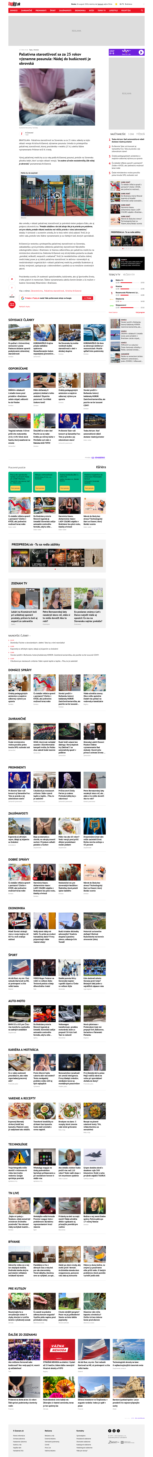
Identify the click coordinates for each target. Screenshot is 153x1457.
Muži (34, 989)
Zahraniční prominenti (15, 801)
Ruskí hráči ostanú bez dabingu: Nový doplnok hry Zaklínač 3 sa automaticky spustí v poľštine (68, 747)
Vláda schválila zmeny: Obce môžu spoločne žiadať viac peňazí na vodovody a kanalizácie (93, 697)
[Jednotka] (111, 293)
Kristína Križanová (73, 291)
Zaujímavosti (65, 10)
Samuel (100, 4)
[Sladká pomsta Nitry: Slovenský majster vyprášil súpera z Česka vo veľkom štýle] (70, 967)
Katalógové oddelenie (83, 1445)
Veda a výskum (63, 1178)
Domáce (13, 10)
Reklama (48, 1431)
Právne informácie (19, 1436)
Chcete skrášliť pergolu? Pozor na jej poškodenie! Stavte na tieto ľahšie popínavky (69, 1316)
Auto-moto (16, 1001)
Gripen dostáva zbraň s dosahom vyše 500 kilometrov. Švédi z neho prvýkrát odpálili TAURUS (94, 1171)
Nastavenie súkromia (20, 1442)
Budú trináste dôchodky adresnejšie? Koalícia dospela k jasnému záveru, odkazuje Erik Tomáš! (69, 936)
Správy (13, 624)
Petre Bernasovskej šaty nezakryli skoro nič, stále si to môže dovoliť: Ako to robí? (56, 616)
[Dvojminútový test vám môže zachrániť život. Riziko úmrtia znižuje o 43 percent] (95, 826)
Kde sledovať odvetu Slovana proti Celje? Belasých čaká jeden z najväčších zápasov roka (94, 982)
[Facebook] (109, 1431)
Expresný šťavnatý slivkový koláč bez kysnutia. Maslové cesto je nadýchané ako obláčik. (19, 1125)
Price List (48, 1448)
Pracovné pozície (16, 467)
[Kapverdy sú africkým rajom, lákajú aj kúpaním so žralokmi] (19, 826)
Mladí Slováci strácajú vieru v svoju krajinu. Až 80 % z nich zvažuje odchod (18, 935)
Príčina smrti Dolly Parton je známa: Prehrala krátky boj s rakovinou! (67, 794)
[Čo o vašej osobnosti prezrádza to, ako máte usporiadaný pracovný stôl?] (19, 1062)
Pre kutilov (17, 1288)
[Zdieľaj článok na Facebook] (11, 287)
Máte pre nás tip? (81, 1451)
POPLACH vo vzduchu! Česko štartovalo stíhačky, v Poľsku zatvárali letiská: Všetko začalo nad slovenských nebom (131, 347)
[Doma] (111, 299)
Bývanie (14, 1242)
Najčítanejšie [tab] (118, 134)
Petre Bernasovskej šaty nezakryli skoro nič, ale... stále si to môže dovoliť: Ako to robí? (94, 794)
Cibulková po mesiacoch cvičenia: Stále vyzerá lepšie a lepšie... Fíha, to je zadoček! (44, 661)
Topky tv (102, 10)
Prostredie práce (13, 1084)
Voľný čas (126, 10)
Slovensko (62, 989)
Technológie (17, 1144)
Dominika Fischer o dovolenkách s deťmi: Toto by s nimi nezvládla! (37, 642)
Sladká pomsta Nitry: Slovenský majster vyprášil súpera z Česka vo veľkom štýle (68, 982)
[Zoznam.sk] (114, 1443)
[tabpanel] (127, 157)
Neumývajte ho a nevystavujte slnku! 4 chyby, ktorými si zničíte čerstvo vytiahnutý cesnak (19, 1316)
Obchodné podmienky (52, 1442)
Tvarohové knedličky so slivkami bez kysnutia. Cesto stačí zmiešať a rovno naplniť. (43, 1125)
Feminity (124, 259)
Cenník (47, 1445)
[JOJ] (111, 287)
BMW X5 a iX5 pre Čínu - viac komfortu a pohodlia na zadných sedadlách (19, 1027)
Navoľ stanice (113, 312)
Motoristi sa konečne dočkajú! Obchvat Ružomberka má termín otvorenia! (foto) (94, 935)
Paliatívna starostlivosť (54, 291)
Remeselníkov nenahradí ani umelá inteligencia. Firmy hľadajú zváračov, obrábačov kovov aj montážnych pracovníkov (69, 1078)
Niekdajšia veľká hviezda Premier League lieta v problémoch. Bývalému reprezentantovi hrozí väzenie (44, 1221)
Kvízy (91, 10)
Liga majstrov (88, 989)
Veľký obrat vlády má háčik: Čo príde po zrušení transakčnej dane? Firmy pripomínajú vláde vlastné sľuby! (44, 936)
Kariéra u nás (17, 1445)
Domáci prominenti (39, 801)
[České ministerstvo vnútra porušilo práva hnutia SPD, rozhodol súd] (19, 731)
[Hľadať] (142, 10)
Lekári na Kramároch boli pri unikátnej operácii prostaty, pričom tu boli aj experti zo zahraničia (24, 616)
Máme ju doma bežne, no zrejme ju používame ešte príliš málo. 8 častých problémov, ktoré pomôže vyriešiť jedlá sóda (95, 1270)
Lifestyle (113, 10)
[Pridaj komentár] (11, 279)
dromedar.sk (12, 845)
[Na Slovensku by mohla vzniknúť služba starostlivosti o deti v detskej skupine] (70, 332)
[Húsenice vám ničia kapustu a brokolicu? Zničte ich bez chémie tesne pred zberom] (95, 1301)
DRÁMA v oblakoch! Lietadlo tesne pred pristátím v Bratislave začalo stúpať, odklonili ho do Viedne (132, 336)
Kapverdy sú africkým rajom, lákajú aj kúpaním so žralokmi (34, 649)
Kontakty (80, 1431)
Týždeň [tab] (140, 134)
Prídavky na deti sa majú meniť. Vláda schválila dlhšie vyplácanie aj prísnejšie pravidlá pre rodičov (69, 1221)
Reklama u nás (49, 1436)
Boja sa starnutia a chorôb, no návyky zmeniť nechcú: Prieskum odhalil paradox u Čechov (44, 840)
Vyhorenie (36, 1086)
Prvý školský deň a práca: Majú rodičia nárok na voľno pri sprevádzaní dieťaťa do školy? (94, 1077)
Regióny (86, 704)
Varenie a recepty (22, 1098)
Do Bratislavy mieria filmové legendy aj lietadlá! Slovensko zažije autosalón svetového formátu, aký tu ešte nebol (44, 521)
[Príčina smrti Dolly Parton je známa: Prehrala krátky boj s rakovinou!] (70, 780)
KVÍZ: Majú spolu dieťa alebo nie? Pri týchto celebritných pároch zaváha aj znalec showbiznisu (132, 263)
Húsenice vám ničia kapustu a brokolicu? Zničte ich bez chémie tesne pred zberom (93, 1316)
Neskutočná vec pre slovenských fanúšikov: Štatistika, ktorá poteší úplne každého (68, 886)
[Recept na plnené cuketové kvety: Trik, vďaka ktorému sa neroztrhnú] (95, 1111)
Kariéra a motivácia (23, 1050)
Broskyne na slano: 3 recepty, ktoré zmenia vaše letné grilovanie (68, 1124)
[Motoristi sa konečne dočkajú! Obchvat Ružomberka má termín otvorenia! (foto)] (95, 920)
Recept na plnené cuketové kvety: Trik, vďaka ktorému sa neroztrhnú (92, 1125)
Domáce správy (20, 670)
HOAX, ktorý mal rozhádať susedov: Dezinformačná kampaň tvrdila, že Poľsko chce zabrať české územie (44, 746)
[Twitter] (118, 1431)
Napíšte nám (17, 1448)
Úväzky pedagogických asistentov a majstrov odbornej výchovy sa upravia (17, 697)
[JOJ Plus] (111, 306)
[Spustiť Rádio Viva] (126, 50)
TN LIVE (13, 1193)
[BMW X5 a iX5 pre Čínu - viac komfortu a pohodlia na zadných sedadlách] (19, 1013)
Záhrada (10, 1323)
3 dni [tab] (131, 134)
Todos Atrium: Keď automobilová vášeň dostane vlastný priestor (128, 140)
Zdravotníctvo (37, 291)
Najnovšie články (18, 635)
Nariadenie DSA (18, 1451)
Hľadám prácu (63, 1086)
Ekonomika (80, 10)
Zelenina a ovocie (38, 1323)
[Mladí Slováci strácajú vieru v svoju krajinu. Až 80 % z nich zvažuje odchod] (19, 920)
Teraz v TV (114, 274)
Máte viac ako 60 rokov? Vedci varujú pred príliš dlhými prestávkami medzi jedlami (69, 840)
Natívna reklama (50, 1451)
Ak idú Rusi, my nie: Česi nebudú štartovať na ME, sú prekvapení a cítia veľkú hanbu (18, 982)
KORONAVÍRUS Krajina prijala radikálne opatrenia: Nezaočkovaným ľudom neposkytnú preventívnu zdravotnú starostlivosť (43, 348)
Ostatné (10, 989)
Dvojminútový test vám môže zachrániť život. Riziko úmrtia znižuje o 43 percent (94, 840)
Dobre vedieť (12, 527)
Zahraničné (26, 10)
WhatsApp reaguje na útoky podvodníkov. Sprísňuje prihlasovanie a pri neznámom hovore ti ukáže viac (44, 1173)
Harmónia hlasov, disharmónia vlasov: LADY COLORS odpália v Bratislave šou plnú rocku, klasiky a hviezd (69, 521)
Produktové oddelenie (83, 1439)
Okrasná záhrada (64, 1323)
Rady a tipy (62, 1130)
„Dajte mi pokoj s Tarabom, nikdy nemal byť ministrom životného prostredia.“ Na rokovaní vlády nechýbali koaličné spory (19, 1221)
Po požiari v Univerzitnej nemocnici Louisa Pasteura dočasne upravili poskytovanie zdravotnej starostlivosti (19, 348)
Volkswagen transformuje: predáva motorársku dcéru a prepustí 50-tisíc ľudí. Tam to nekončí (68, 1029)
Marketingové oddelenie (84, 1448)
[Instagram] (114, 1431)
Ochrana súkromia (19, 1439)
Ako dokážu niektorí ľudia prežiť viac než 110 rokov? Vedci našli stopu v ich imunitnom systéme (69, 1171)
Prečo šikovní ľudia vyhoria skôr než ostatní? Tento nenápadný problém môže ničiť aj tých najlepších (44, 1078)
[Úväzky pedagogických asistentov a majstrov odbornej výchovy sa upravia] (19, 682)
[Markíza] (111, 281)
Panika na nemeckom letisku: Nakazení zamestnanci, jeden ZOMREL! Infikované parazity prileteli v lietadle (132, 358)
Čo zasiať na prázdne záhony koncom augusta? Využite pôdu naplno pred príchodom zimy (44, 1316)
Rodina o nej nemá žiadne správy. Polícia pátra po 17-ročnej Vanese (95, 1219)
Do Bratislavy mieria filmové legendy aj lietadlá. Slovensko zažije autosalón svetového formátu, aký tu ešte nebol (44, 1029)
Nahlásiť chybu (24, 306)
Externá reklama (50, 1439)
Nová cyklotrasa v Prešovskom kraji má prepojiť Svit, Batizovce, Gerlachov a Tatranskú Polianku (94, 1029)
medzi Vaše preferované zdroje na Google (48, 298)
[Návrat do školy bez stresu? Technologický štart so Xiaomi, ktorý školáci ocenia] (95, 872)
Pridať (89, 298)
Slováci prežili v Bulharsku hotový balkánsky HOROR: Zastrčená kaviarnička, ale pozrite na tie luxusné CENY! (54, 655)
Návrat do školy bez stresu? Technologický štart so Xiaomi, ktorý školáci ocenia (93, 520)
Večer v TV (129, 274)
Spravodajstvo (80, 1436)
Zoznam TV (19, 583)
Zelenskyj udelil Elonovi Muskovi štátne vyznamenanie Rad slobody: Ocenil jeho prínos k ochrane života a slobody (94, 747)
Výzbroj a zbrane (88, 1178)
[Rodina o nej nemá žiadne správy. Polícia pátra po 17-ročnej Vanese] (95, 1205)
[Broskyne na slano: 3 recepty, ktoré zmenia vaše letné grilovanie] (70, 1111)
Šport (53, 10)
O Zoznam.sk (18, 1431)
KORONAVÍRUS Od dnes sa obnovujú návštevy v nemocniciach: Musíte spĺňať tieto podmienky (94, 347)
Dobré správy (18, 859)
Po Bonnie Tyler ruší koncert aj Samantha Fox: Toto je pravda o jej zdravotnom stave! (19, 794)
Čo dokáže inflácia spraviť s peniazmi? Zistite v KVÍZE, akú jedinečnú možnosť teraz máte (19, 520)
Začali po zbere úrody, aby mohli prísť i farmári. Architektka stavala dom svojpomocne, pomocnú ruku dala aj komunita (70, 1270)
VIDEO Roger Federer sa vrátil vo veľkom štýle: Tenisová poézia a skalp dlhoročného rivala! (43, 982)
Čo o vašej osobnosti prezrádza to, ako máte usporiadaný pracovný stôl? (18, 1077)
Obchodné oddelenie (83, 1442)
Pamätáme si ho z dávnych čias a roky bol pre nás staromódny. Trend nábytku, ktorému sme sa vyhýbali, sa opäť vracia (43, 1270)
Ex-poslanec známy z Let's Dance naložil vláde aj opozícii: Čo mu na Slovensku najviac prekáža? (88, 616)
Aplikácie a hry (12, 1181)
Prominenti (41, 10)
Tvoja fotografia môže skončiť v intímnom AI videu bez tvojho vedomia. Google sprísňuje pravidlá (17, 1173)
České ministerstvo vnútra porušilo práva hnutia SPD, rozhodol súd (19, 745)
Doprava (86, 1038)
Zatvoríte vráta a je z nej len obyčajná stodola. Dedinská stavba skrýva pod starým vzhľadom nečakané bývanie (18, 1270)
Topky (31, 50)
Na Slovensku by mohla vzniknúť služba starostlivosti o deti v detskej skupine (68, 347)
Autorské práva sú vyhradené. (117, 1437)
